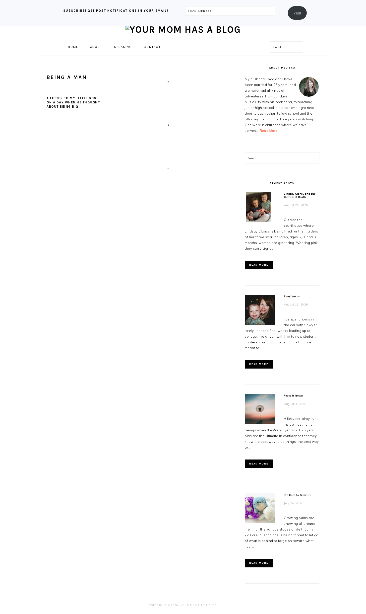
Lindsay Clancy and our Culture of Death (299, 195)
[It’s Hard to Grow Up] (260, 509)
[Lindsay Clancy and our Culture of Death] (260, 208)
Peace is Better (294, 395)
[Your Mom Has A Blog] (183, 29)
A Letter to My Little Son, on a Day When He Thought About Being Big (73, 102)
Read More (258, 264)
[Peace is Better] (260, 410)
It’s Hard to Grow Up (297, 495)
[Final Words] (260, 310)
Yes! (297, 12)
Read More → (271, 131)
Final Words (292, 296)
